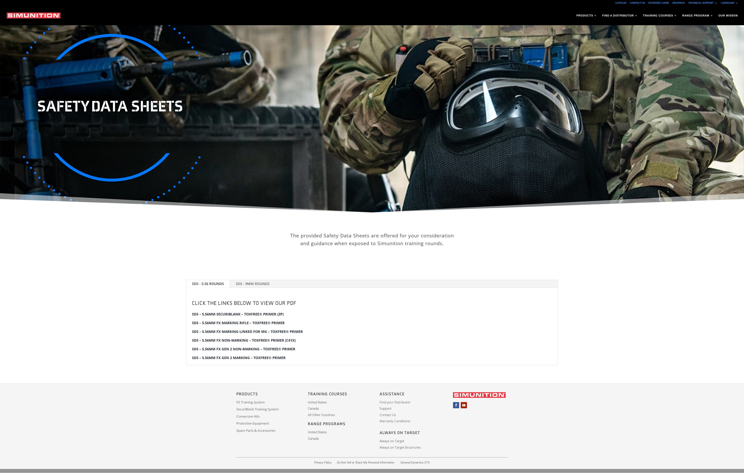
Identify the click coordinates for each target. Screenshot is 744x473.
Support (386, 408)
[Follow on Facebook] (456, 405)
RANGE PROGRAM (695, 15)
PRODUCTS (584, 15)
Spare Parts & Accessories (255, 430)
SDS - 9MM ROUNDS (253, 283)
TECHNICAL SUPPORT (701, 3)
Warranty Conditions (395, 421)
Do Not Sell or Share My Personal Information (365, 462)
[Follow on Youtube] (464, 405)
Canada (313, 408)
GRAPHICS (678, 3)
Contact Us (388, 415)
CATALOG (620, 3)
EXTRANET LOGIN (658, 3)
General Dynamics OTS (415, 462)
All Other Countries (321, 415)
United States (317, 402)
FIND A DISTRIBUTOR (618, 15)
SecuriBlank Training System (257, 409)
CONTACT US (637, 3)
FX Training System (250, 402)
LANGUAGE (727, 3)
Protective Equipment (252, 423)
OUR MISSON (728, 15)
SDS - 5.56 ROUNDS (208, 283)
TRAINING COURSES (658, 15)
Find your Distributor (395, 402)
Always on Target (392, 441)
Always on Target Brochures (400, 447)
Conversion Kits (248, 416)
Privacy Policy (323, 462)
